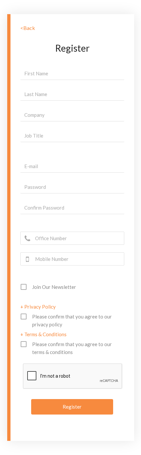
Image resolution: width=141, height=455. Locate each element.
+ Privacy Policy (38, 307)
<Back (27, 28)
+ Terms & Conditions (43, 334)
